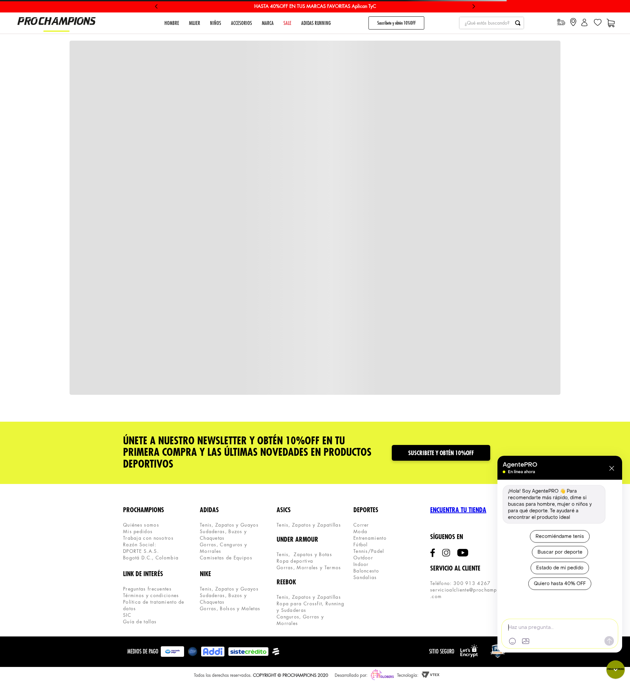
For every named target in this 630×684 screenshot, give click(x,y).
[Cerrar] (611, 468)
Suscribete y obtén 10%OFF (396, 23)
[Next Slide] (474, 6)
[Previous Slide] (156, 6)
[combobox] (491, 23)
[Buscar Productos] (517, 23)
